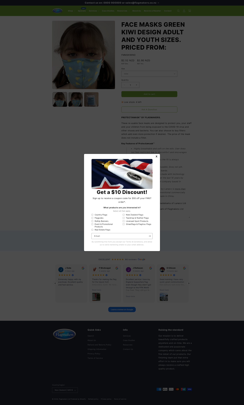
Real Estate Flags (102, 230)
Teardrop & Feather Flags (137, 218)
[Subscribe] (149, 236)
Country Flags (101, 215)
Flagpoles (99, 218)
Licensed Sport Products (137, 221)
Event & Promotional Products (104, 225)
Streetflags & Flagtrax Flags (138, 224)
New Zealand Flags (134, 215)
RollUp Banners (101, 221)
